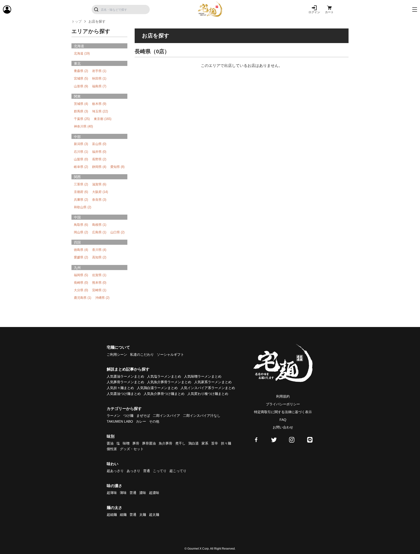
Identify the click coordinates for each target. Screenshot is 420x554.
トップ (76, 21)
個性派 (112, 449)
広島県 (99, 232)
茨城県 (81, 104)
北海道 (82, 53)
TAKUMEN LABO (120, 421)
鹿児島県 (82, 298)
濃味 (142, 493)
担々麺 (226, 443)
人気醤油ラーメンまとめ (125, 376)
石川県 (81, 152)
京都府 (81, 192)
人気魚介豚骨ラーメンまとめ (169, 382)
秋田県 (99, 78)
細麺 (123, 515)
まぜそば (143, 416)
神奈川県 (83, 126)
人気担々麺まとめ (120, 388)
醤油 (110, 443)
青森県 (81, 71)
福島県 (99, 86)
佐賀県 (99, 275)
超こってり (177, 471)
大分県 (81, 290)
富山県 (99, 144)
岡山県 (81, 232)
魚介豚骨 (165, 443)
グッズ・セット (132, 449)
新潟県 (81, 144)
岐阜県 (81, 167)
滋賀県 (99, 184)
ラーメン (113, 416)
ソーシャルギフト (170, 354)
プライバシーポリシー (283, 404)
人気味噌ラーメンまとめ (202, 376)
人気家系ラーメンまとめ (213, 382)
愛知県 (117, 167)
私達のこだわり (142, 354)
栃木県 (99, 104)
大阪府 (100, 192)
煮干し (180, 443)
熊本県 (99, 282)
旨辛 (214, 443)
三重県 (81, 184)
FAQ (283, 420)
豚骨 (135, 443)
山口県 (117, 232)
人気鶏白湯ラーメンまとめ (157, 388)
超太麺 (154, 515)
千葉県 (82, 119)
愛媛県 (81, 257)
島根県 (99, 225)
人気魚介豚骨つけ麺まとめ (164, 394)
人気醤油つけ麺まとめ (124, 394)
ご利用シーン (117, 354)
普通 (146, 471)
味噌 (126, 443)
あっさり (133, 471)
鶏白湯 (193, 443)
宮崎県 (99, 290)
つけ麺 (128, 416)
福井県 (99, 152)
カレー (141, 421)
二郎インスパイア (166, 416)
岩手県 (99, 71)
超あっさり (115, 471)
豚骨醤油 (149, 443)
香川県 (99, 250)
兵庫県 (81, 199)
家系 (204, 443)
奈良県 (99, 199)
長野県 (99, 159)
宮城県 (81, 78)
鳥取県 (81, 225)
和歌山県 (82, 207)
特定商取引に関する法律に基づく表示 (283, 412)
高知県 (99, 257)
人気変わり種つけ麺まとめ (207, 394)
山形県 (81, 86)
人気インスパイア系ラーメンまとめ (208, 388)
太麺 (142, 515)
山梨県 (81, 159)
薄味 (123, 493)
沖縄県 (102, 298)
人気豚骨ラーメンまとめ (125, 382)
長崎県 (81, 282)
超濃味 (154, 493)
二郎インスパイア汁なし (201, 416)
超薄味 (112, 493)
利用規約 (283, 396)
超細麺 (112, 515)
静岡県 (99, 167)
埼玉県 (100, 111)
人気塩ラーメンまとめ (164, 376)
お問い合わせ (283, 427)
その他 (154, 421)
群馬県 (81, 111)
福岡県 (81, 275)
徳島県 (81, 250)
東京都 (102, 119)
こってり (159, 471)
